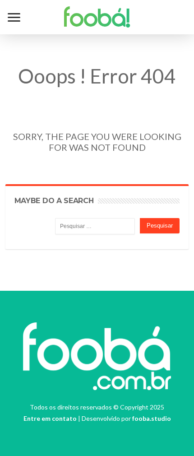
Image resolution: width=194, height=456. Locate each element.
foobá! (97, 19)
